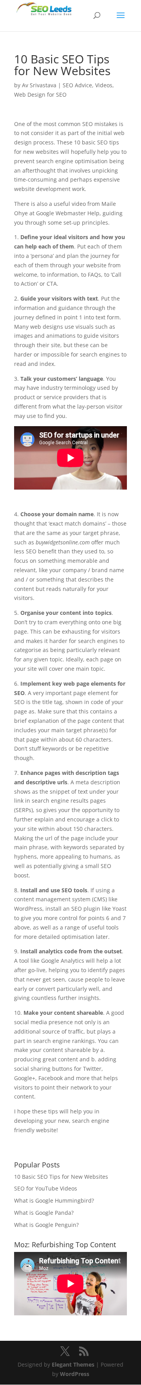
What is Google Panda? (44, 1212)
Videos (103, 85)
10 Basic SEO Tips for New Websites (61, 1176)
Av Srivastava (39, 85)
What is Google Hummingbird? (54, 1200)
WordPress (74, 1374)
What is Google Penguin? (46, 1224)
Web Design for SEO (40, 94)
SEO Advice (77, 85)
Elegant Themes (73, 1364)
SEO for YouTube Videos (45, 1188)
